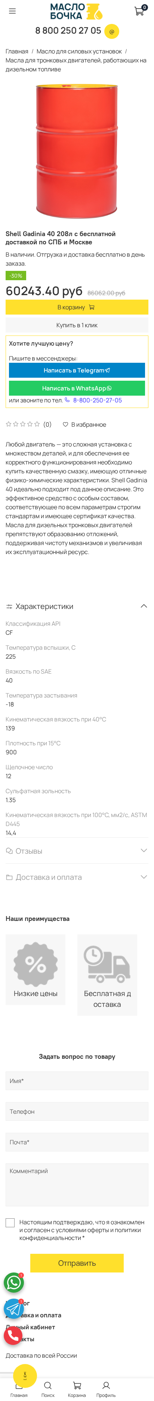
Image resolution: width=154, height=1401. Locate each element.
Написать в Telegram (74, 370)
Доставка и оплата (33, 1315)
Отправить (77, 1263)
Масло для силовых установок (79, 51)
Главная (17, 51)
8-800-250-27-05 (97, 400)
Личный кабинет (30, 1327)
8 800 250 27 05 (68, 30)
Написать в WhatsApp (74, 388)
